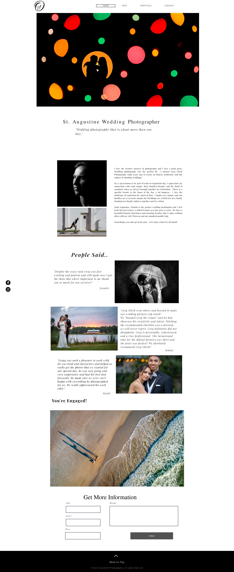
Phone (67, 529)
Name (68, 503)
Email (68, 516)
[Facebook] (8, 282)
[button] (124, 5)
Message (113, 503)
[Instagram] (8, 289)
